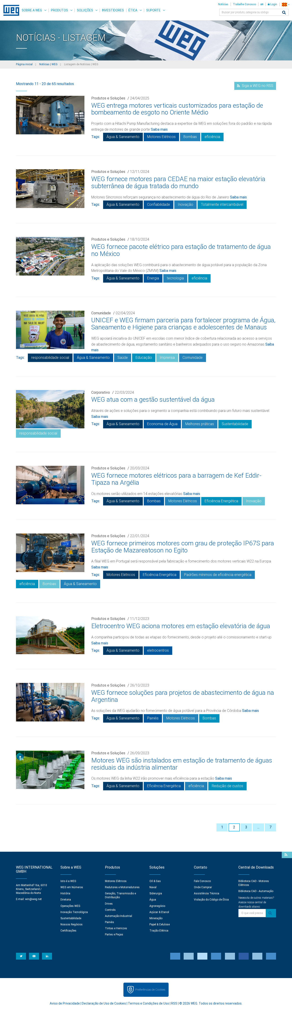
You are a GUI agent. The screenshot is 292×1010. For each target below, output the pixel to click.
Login (273, 4)
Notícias (223, 4)
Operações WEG (70, 906)
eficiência (212, 137)
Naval (152, 887)
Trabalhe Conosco (244, 4)
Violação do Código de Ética (211, 899)
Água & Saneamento (123, 137)
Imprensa (167, 357)
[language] (285, 4)
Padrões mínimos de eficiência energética (217, 575)
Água (152, 899)
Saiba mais (159, 129)
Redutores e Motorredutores (122, 887)
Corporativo (100, 392)
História (65, 893)
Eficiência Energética (221, 501)
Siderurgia (155, 893)
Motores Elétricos (161, 137)
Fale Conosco (202, 881)
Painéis (153, 718)
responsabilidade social (50, 357)
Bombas (190, 137)
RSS (174, 1003)
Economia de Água (162, 424)
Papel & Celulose (159, 924)
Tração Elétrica (158, 930)
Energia (153, 278)
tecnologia (175, 278)
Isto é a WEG (68, 881)
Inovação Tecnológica (74, 912)
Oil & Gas (155, 881)
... (258, 827)
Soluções (85, 10)
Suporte (153, 10)
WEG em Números (71, 887)
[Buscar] (284, 13)
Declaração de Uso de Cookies (104, 1003)
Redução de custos (227, 786)
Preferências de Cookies (150, 989)
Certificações (68, 930)
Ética (132, 10)
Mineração (155, 918)
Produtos (59, 10)
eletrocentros (158, 650)
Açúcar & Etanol (159, 912)
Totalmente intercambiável (222, 204)
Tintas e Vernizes (116, 928)
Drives (109, 903)
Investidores (113, 10)
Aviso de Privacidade (65, 1003)
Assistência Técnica (206, 893)
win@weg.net (33, 899)
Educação (144, 357)
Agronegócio (157, 906)
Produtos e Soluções (108, 98)
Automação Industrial (118, 916)
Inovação (185, 204)
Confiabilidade (158, 204)
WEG (9, 10)
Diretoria (65, 899)
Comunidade (101, 313)
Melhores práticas (199, 424)
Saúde (122, 357)
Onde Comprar (203, 887)
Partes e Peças (114, 934)
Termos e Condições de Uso (148, 1003)
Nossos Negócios (71, 924)
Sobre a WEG (32, 10)
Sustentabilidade (235, 424)
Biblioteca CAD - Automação (255, 891)
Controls (110, 909)
